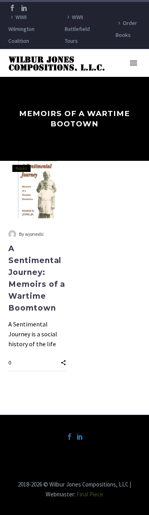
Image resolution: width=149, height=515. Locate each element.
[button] (63, 362)
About (107, 75)
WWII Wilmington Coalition (21, 28)
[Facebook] (12, 8)
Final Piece (90, 494)
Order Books (126, 28)
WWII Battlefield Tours (77, 28)
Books (21, 168)
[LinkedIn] (24, 8)
